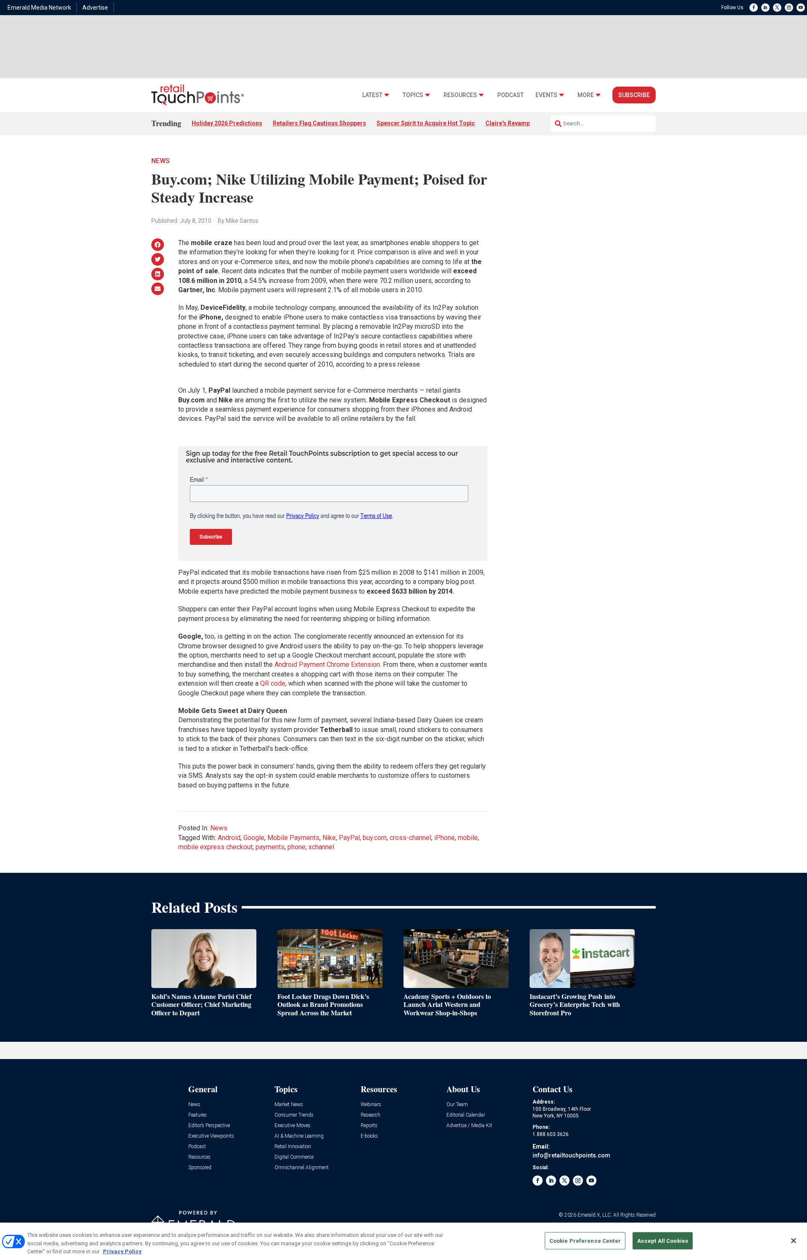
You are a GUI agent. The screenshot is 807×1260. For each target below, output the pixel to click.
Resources (460, 95)
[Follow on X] (777, 7)
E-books (369, 1136)
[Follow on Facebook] (753, 7)
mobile (468, 838)
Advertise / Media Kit (469, 1125)
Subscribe (634, 95)
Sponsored (199, 1167)
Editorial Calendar (465, 1115)
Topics (413, 95)
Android (229, 838)
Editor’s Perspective (209, 1125)
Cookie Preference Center (585, 1240)
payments (270, 847)
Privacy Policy (122, 1251)
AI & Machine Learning (299, 1136)
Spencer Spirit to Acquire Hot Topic (426, 123)
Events (546, 95)
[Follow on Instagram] (789, 7)
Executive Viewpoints (211, 1136)
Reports (369, 1125)
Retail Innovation (292, 1146)
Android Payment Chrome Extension (327, 664)
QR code (272, 683)
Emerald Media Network (39, 8)
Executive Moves (292, 1125)
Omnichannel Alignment (301, 1167)
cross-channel (410, 838)
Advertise (95, 8)
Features (197, 1115)
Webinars (371, 1104)
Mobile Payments (293, 838)
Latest (372, 95)
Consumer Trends (294, 1115)
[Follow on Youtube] (800, 7)
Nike (329, 838)
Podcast (510, 95)
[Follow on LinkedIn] (765, 7)
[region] (403, 1241)
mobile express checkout (215, 847)
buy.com (375, 838)
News (160, 161)
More (586, 95)
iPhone (444, 838)
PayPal (349, 838)
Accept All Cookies (662, 1240)
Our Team (457, 1104)
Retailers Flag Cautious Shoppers (319, 123)
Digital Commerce (294, 1157)
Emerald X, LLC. (595, 1215)
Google (253, 838)
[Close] (793, 1240)
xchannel (321, 847)
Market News (288, 1104)
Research (370, 1115)
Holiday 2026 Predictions (227, 123)
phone (296, 847)
